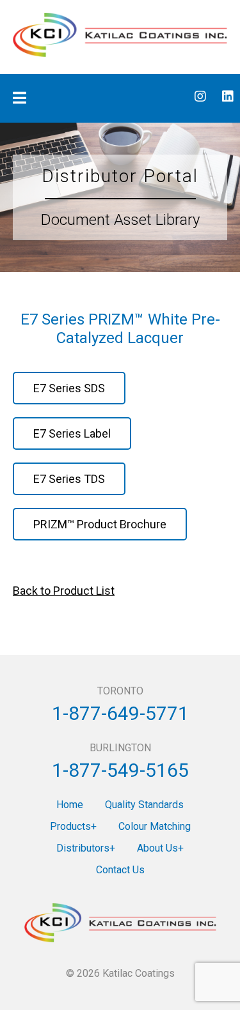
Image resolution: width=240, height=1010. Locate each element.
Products (70, 826)
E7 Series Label (72, 433)
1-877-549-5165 (120, 770)
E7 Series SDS (69, 388)
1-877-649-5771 (120, 713)
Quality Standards (144, 805)
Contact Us (120, 870)
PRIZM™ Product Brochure (99, 524)
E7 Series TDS (69, 479)
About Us (157, 848)
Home (69, 805)
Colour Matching (154, 826)
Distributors (82, 848)
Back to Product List (64, 590)
